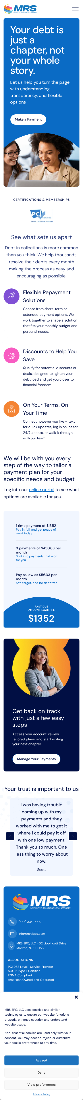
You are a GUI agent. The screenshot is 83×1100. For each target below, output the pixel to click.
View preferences (41, 1084)
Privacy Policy (41, 1094)
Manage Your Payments (36, 759)
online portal (41, 489)
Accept (41, 1060)
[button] (76, 997)
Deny (41, 1072)
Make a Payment (28, 119)
